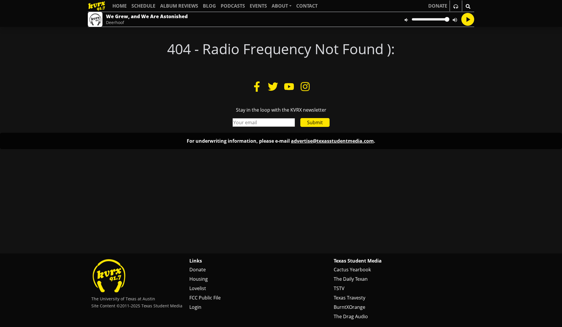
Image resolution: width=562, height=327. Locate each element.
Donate (197, 269)
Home (119, 6)
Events (258, 6)
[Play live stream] (467, 19)
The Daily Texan (351, 279)
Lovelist (197, 288)
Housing (198, 279)
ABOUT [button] (280, 6)
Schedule (143, 6)
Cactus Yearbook (352, 269)
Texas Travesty (349, 297)
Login (195, 307)
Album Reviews (179, 6)
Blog (209, 6)
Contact (307, 6)
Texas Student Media (358, 261)
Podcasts (233, 6)
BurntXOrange (349, 307)
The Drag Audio (351, 316)
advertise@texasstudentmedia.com (332, 141)
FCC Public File (205, 297)
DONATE (437, 6)
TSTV (339, 288)
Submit (315, 122)
